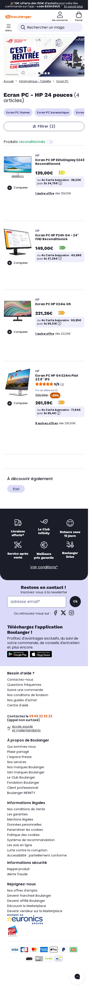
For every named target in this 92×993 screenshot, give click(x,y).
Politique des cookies (23, 835)
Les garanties (17, 814)
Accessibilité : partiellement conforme (37, 855)
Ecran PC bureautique (53, 112)
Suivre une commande (25, 690)
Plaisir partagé (18, 751)
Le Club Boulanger (21, 777)
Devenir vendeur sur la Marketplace (34, 911)
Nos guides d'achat (22, 700)
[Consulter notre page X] (63, 614)
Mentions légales (20, 819)
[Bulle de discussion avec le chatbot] (77, 977)
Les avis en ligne (19, 845)
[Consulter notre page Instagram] (71, 614)
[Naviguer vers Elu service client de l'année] (44, 931)
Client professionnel (22, 787)
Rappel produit (18, 869)
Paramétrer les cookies (25, 829)
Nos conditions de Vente (26, 809)
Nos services (16, 762)
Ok (75, 601)
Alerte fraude (17, 874)
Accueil (9, 81)
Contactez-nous (20, 679)
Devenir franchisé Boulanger (29, 895)
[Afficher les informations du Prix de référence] (56, 390)
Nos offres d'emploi (22, 890)
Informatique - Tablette (35, 81)
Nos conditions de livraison (27, 695)
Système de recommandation (31, 840)
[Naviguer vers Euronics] (44, 919)
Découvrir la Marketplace (26, 906)
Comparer (21, 187)
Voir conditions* (44, 567)
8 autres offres (46, 423)
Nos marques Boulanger (25, 767)
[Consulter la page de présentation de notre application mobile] (17, 654)
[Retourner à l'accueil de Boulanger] (18, 17)
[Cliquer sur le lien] (46, 56)
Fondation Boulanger (23, 782)
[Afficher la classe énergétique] (62, 173)
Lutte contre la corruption (27, 850)
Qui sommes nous (21, 746)
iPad (16, 489)
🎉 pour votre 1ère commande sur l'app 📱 (44, 5)
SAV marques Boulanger (25, 772)
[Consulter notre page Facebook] (55, 614)
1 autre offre (44, 193)
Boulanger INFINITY (21, 793)
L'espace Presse (19, 757)
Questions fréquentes (24, 684)
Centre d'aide (17, 705)
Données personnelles (24, 824)
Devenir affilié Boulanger (26, 901)
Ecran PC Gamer (18, 112)
